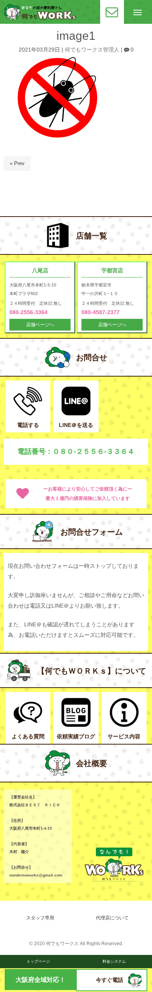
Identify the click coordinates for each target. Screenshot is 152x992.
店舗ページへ (40, 324)
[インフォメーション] (124, 725)
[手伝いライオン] (135, 985)
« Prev (17, 163)
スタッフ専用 (40, 918)
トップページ (38, 961)
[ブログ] (75, 725)
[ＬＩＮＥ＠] (75, 414)
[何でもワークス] (40, 18)
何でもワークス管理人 (92, 50)
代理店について (112, 918)
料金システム (114, 961)
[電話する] (27, 414)
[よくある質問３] (27, 725)
